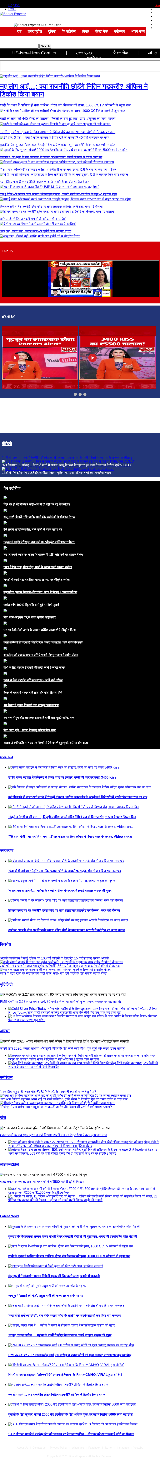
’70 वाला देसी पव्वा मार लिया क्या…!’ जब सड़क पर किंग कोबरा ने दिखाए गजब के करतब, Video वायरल (70, 836)
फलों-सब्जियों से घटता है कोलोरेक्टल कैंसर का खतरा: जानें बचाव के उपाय (43, 642)
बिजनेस (5, 944)
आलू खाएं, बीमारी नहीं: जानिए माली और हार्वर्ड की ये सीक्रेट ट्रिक (35, 231)
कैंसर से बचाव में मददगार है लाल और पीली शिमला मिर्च (33, 692)
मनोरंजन (119, 31)
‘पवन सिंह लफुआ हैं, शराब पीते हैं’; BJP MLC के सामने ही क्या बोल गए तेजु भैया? (44, 182)
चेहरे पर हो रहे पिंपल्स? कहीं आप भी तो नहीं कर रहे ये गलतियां (33, 219)
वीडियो (7, 443)
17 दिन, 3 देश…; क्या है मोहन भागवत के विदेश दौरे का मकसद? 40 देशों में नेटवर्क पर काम (57, 132)
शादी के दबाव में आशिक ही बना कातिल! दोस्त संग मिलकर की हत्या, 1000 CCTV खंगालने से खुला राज (65, 105)
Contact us (39, 1447)
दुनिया (52, 31)
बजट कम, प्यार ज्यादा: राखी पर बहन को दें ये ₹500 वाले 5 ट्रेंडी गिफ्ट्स (42, 1181)
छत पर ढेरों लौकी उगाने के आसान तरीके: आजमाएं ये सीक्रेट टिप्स (40, 630)
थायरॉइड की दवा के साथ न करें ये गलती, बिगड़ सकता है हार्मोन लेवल (41, 655)
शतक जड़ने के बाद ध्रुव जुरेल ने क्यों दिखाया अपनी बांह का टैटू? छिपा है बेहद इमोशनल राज (53, 1135)
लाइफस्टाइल (9, 1164)
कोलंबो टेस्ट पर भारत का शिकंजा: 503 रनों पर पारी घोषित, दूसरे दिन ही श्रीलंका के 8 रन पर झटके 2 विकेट (82, 1151)
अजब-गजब (138, 31)
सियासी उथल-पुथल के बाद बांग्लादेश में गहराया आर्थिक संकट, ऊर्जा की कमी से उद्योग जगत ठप (51, 157)
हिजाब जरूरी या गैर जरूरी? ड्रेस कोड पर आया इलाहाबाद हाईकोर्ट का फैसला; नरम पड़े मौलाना (51, 206)
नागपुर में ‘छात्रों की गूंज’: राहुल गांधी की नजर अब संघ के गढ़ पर (45, 1295)
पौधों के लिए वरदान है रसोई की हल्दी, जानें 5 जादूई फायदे (34, 667)
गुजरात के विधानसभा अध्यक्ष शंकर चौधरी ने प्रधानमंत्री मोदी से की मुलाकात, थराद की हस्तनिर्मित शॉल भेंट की (72, 1236)
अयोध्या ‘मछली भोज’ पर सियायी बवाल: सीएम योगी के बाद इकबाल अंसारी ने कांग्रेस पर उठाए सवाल (66, 930)
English (14, 5)
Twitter (108, 1447)
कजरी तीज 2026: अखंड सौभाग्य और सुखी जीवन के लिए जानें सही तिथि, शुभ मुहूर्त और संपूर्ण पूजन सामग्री (62, 1048)
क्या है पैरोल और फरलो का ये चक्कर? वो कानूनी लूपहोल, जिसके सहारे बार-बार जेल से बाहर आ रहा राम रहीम (58, 194)
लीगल (85, 31)
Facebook (94, 1447)
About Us (22, 1447)
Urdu (12, 9)
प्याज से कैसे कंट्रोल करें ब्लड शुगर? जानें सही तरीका (33, 680)
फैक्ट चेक (101, 31)
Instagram (123, 1447)
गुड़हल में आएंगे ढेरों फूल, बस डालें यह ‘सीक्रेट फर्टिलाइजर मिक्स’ (39, 542)
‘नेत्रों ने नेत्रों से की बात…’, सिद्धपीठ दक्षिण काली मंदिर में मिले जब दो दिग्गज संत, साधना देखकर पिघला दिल (72, 817)
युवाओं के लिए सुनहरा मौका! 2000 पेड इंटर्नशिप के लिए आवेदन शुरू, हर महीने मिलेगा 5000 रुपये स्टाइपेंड (57, 145)
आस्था (5, 1030)
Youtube (138, 1447)
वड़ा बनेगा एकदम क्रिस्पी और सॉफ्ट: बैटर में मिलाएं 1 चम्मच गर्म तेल (40, 592)
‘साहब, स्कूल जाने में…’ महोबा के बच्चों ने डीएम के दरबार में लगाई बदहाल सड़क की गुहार (59, 890)
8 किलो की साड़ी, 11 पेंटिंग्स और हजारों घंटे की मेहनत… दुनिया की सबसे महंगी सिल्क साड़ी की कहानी (82, 1198)
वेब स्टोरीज (69, 31)
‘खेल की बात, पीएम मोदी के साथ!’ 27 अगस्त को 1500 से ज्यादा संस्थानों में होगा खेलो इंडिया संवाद (83, 1144)
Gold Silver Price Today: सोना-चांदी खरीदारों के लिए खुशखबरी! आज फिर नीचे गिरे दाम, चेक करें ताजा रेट (83, 1010)
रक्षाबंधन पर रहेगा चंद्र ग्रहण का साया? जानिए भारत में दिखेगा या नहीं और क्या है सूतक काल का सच (81, 1057)
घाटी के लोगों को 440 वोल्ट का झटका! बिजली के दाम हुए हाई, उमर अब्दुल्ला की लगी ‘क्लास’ (58, 119)
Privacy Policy (59, 1447)
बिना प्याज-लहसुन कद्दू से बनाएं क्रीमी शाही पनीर (30, 617)
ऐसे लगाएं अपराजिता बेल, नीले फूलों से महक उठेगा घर (33, 529)
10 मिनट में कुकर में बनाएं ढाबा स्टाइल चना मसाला (31, 705)
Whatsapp (78, 1447)
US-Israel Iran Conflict (34, 52)
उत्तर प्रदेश (35, 31)
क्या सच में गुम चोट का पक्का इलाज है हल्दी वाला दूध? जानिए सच (39, 717)
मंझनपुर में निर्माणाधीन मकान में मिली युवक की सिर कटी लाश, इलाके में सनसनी (54, 1276)
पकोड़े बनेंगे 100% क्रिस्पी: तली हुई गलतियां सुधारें (31, 604)
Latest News (9, 1216)
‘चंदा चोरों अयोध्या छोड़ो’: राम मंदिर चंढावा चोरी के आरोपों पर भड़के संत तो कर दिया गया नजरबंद (64, 871)
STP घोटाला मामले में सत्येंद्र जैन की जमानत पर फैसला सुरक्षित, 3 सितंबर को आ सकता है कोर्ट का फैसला (71, 1434)
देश (19, 31)
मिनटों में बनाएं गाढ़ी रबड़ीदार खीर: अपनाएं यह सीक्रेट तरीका (37, 579)
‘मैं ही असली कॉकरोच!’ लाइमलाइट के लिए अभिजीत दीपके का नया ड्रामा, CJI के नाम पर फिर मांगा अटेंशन (58, 169)
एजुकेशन (94, 57)
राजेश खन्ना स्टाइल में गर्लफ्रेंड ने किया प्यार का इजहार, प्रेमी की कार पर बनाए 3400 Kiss (62, 777)
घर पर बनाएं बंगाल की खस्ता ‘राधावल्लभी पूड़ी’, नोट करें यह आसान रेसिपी (43, 554)
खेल (3, 1117)
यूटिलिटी (6, 984)
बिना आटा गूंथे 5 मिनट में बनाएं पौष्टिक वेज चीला (30, 730)
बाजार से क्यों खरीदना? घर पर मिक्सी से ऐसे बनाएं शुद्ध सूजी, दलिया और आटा (46, 742)
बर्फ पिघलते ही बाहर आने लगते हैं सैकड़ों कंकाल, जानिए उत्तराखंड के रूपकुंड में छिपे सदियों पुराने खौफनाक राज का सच (77, 797)
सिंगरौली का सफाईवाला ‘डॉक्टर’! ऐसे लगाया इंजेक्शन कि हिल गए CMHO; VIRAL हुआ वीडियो (65, 1374)
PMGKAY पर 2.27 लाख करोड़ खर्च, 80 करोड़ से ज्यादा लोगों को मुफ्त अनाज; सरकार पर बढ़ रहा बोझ (61, 1001)
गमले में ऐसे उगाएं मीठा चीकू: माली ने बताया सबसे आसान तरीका (38, 567)
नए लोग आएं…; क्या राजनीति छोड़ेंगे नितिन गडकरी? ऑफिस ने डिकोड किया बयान (56, 1394)
